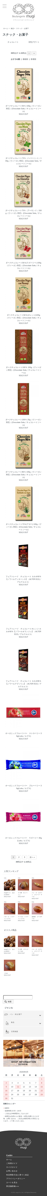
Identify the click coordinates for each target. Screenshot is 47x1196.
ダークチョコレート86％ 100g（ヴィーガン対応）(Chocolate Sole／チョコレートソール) (23, 474)
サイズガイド (11, 1167)
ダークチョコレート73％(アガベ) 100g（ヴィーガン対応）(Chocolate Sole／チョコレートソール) (23, 527)
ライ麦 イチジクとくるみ (23, 951)
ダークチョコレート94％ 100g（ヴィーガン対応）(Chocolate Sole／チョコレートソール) (23, 108)
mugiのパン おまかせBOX (9, 887)
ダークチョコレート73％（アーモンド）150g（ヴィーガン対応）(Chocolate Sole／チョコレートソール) (23, 213)
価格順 (25, 59)
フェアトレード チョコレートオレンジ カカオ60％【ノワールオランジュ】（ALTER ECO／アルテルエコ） (23, 631)
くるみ (7, 974)
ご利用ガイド (11, 1163)
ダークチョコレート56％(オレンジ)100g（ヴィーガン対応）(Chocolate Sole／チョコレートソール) (23, 317)
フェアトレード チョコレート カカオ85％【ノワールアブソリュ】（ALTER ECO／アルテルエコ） (23, 683)
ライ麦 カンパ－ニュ (23, 887)
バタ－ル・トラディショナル (9, 911)
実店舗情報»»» (12, 1186)
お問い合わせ (11, 1171)
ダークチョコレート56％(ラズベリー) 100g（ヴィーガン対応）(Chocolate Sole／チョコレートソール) (23, 265)
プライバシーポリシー (15, 1179)
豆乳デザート (33, 42)
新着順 (33, 59)
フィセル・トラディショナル (23, 911)
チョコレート (13, 42)
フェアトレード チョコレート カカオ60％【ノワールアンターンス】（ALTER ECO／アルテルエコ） (23, 579)
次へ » (32, 857)
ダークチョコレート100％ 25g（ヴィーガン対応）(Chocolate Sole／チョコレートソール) (23, 422)
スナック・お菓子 (22, 28)
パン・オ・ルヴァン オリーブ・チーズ (37, 888)
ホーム (5, 28)
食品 (12, 28)
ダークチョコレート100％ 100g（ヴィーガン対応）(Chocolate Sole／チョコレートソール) (23, 370)
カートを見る (11, 1182)
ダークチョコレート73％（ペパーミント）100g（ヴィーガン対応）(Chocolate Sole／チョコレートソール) (23, 161)
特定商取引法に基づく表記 (17, 1175)
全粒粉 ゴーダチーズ (37, 911)
